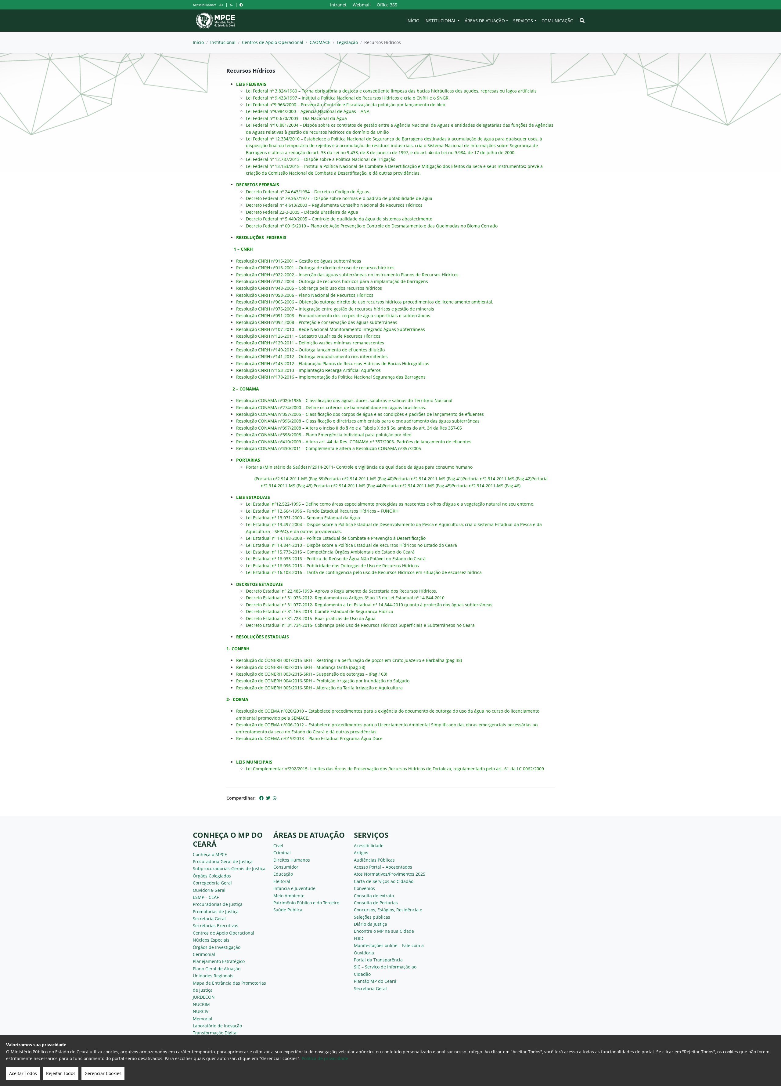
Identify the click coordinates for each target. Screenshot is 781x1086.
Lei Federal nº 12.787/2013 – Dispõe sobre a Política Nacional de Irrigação (320, 159)
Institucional (440, 21)
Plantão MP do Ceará (375, 981)
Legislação (347, 42)
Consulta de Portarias (376, 903)
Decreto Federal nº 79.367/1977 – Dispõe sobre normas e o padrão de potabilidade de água (339, 198)
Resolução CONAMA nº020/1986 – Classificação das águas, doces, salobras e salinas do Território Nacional (344, 400)
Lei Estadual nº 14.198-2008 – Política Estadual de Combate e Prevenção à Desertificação (336, 538)
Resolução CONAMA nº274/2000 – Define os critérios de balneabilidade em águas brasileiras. (331, 407)
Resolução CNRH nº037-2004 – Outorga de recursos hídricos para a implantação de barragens (332, 281)
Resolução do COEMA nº (260, 725)
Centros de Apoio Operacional (272, 42)
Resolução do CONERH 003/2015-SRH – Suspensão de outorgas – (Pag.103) (311, 674)
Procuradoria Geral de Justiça (223, 861)
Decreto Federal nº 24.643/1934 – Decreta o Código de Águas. (308, 191)
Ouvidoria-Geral (209, 890)
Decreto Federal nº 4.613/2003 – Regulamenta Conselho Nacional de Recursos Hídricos (334, 205)
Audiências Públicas (374, 860)
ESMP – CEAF (206, 897)
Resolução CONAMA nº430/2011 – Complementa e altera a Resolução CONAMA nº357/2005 (328, 448)
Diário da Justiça (370, 924)
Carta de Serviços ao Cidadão (383, 881)
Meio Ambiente (288, 896)
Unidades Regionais (213, 976)
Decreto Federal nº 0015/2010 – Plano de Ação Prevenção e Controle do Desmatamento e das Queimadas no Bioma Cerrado (372, 226)
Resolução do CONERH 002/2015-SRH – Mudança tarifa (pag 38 (300, 667)
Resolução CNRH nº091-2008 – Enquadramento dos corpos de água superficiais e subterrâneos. (333, 315)
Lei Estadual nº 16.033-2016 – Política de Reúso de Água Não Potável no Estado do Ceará (336, 558)
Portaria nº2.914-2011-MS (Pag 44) (348, 486)
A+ (221, 4)
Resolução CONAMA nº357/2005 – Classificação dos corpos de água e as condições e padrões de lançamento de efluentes (360, 414)
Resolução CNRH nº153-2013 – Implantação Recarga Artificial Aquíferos (308, 370)
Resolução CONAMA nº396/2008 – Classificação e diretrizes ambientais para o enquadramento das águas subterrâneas (358, 421)
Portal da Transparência (378, 960)
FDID (358, 938)
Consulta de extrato (374, 896)
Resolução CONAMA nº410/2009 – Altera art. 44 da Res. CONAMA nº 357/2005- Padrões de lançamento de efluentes (353, 442)
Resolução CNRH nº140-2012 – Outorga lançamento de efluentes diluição (310, 350)
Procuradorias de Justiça (218, 904)
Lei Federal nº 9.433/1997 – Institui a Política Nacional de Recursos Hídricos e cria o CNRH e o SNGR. (348, 98)
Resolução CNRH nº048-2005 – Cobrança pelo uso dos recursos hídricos (309, 288)
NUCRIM (201, 1004)
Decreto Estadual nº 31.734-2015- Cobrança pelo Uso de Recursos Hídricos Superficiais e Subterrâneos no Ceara (360, 625)
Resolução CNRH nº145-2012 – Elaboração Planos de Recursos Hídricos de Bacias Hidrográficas (332, 363)
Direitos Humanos (291, 860)
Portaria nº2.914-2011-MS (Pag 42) (496, 478)
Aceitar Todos (23, 1073)
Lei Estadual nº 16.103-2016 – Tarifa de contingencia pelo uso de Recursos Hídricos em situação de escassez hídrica (364, 572)
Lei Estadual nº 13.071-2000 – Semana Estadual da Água (303, 518)
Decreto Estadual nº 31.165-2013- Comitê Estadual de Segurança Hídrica (319, 611)
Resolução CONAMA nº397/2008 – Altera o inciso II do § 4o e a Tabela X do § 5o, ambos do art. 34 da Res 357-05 (349, 428)
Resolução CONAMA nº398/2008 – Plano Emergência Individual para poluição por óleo (323, 435)
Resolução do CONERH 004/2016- (270, 681)
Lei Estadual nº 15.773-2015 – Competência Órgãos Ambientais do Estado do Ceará (330, 552)
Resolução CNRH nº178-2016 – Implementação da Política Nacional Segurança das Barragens (331, 377)
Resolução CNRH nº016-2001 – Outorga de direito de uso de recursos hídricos (315, 268)
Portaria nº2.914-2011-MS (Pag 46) (486, 486)
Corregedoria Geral (212, 883)
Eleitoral (281, 881)
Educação (283, 874)
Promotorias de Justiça (216, 911)
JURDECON (204, 997)
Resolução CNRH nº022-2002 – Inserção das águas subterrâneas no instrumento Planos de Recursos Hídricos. (348, 275)
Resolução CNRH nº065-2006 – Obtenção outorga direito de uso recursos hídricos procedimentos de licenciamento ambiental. (364, 302)
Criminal (282, 852)
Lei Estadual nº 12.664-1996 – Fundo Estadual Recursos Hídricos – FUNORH (322, 511)
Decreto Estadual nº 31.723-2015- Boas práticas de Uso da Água (311, 618)
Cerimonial (204, 954)
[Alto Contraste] (241, 4)
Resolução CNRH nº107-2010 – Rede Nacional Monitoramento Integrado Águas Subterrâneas (330, 329)
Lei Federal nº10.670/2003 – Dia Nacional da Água (296, 118)
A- (231, 4)
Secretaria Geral (209, 918)
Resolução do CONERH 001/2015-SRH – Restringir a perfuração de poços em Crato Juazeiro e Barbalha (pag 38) (349, 660)
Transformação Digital (215, 1033)
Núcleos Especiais (211, 940)
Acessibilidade (368, 845)
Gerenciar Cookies (103, 1073)
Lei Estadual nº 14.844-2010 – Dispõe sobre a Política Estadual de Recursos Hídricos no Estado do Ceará (351, 545)
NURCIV (200, 1011)
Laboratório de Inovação (217, 1026)
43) (309, 486)
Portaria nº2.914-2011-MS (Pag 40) (359, 478)
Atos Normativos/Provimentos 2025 (389, 874)
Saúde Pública (287, 910)
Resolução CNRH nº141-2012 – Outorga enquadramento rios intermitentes (312, 356)
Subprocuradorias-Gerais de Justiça (229, 868)
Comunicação (558, 21)
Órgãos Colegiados (212, 876)
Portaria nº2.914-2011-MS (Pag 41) (428, 478)
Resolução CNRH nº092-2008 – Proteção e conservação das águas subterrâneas (316, 322)
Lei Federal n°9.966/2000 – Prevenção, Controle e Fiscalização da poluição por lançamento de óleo (345, 104)
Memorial (202, 1019)
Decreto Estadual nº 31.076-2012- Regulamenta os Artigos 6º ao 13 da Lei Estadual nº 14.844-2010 (345, 598)
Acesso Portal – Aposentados (383, 867)
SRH (308, 681)
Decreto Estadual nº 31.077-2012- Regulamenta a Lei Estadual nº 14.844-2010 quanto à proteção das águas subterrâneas (369, 605)
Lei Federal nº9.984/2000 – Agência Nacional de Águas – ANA (307, 111)
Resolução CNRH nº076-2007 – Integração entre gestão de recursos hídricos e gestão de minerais (335, 309)
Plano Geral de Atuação (216, 969)
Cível (278, 845)
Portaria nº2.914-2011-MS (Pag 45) (417, 486)
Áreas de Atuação (485, 21)
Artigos (361, 852)
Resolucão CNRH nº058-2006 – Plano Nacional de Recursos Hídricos (304, 295)
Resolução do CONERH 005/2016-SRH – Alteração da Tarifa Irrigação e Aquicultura (319, 688)
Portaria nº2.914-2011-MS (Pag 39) (290, 478)
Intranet (338, 5)
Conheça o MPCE (210, 854)
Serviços (523, 21)
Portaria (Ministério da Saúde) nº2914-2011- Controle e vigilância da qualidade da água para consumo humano (359, 467)
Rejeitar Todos (60, 1073)
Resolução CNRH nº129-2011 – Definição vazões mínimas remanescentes (310, 343)
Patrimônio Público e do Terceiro (306, 903)
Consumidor (285, 867)
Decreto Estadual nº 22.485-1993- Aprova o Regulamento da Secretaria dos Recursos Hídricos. (341, 591)
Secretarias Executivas (215, 925)
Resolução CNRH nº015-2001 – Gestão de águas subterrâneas (298, 261)
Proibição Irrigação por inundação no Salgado (362, 681)
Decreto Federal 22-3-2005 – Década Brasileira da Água (302, 212)
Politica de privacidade (325, 1058)
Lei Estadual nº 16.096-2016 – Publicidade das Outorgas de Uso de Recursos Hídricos (332, 565)
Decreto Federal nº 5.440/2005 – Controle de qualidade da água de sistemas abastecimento (339, 219)
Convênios (364, 888)
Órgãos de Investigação (216, 947)
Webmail (362, 5)
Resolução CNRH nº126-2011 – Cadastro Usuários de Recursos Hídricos (308, 336)
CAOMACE (320, 42)
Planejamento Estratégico (219, 961)
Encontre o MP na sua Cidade (384, 931)
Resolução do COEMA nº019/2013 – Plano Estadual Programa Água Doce (309, 738)
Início (412, 21)
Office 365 (387, 5)
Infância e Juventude (294, 888)
